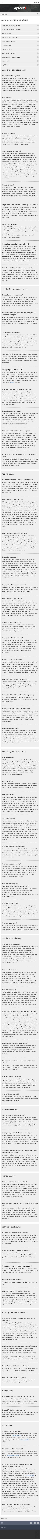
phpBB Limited (16, 1435)
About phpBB (24, 1440)
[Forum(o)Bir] (37, 14)
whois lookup (30, 1475)
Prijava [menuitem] (36, 2)
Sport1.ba (3, 1527)
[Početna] (20, 8)
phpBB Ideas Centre (13, 1455)
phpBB (11, 382)
